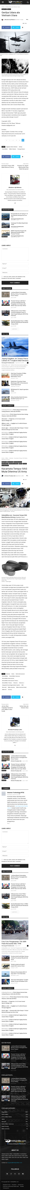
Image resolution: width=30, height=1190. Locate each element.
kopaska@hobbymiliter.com (15, 1162)
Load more (14, 329)
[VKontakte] (22, 1173)
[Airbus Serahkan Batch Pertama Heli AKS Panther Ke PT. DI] (6, 399)
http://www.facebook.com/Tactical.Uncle (15, 189)
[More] (22, 27)
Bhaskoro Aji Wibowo (10, 19)
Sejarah (9, 9)
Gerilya (20, 146)
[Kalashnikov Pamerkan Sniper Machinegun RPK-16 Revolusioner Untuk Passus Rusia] (6, 383)
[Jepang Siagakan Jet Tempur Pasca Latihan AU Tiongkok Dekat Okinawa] (15, 347)
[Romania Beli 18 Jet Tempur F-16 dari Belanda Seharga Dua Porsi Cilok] (6, 216)
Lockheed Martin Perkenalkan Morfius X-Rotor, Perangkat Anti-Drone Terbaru (19, 294)
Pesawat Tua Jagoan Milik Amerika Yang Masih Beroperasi (22, 167)
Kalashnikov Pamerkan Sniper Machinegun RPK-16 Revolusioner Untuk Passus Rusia (19, 383)
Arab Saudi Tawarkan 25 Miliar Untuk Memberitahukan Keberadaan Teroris (18, 375)
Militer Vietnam (12, 149)
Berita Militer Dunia (4, 219)
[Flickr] (15, 1173)
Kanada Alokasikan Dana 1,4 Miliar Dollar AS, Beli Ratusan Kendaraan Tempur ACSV (19, 322)
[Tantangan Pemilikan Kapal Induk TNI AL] (6, 225)
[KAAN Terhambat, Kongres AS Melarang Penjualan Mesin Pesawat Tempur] (6, 233)
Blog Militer (4, 9)
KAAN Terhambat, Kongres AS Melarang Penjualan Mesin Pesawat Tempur (18, 232)
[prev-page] (3, 240)
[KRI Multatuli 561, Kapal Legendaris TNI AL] (6, 391)
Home (3, 7)
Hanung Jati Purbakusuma (17, 218)
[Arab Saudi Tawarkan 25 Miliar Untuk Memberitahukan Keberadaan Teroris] (6, 375)
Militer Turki (4, 236)
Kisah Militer (5, 149)
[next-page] (5, 240)
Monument (4, 419)
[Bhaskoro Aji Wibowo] (3, 19)
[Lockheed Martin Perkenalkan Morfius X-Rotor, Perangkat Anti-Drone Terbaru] (6, 294)
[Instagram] (18, 1173)
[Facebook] (15, 202)
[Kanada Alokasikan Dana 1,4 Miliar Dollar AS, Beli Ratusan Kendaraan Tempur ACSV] (6, 323)
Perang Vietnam (21, 149)
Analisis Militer (5, 227)
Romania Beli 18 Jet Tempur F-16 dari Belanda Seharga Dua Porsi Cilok (19, 215)
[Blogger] (7, 1173)
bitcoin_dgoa (5, 428)
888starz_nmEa (5, 423)
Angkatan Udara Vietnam (11, 146)
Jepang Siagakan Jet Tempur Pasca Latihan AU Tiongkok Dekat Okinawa (15, 360)
